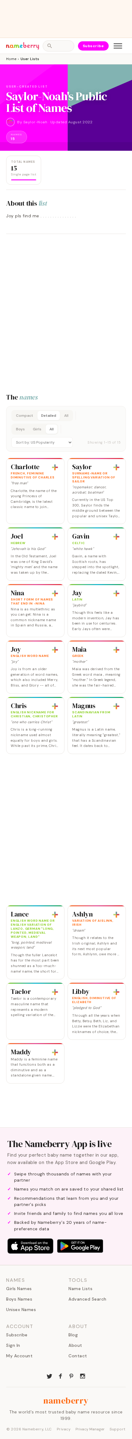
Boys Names (19, 1299)
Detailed (48, 415)
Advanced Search (87, 1299)
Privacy (64, 1429)
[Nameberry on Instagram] (83, 1375)
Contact (77, 1356)
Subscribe (93, 45)
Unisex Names (21, 1309)
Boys (20, 429)
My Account (19, 1356)
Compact (24, 415)
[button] (66, 429)
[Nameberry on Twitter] (49, 1375)
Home (11, 59)
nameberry (66, 1400)
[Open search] (58, 45)
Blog (73, 1335)
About (75, 1345)
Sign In (13, 1345)
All (66, 415)
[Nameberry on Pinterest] (71, 1375)
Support (118, 1429)
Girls (37, 429)
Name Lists (80, 1288)
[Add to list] (55, 467)
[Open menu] (117, 45)
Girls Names (19, 1288)
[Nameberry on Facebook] (60, 1375)
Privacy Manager (90, 1429)
